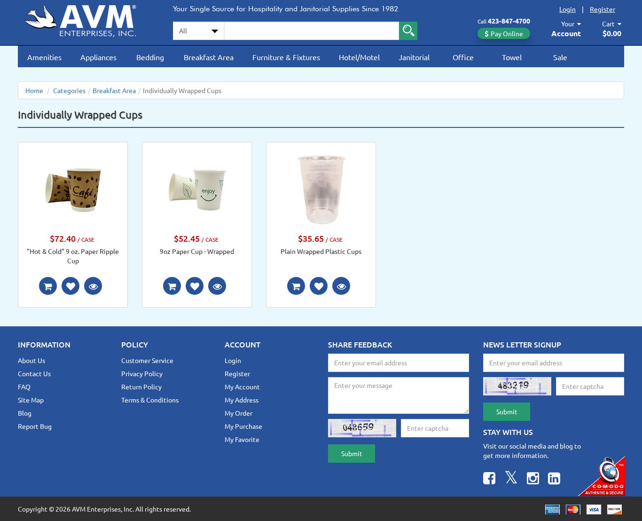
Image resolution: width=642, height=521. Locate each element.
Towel (512, 57)
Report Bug (35, 426)
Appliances (98, 57)
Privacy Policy (142, 373)
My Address (241, 399)
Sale (560, 57)
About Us (31, 360)
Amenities (44, 57)
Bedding (150, 57)
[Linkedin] (554, 479)
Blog (24, 413)
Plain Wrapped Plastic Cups (321, 251)
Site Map (31, 399)
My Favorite (242, 439)
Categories (69, 90)
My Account (242, 386)
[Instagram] (533, 479)
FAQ (24, 386)
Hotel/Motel (359, 57)
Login (567, 9)
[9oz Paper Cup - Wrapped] (197, 188)
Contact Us (34, 373)
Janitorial (414, 57)
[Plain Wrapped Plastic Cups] (321, 188)
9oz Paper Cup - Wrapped (197, 251)
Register (602, 9)
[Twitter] (511, 479)
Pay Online (507, 33)
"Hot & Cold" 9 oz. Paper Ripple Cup (73, 256)
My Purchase (243, 426)
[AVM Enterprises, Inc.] (88, 19)
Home (34, 90)
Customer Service (147, 360)
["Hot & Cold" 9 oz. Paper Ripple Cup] (73, 188)
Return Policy (141, 386)
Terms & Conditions (150, 399)
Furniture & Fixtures (286, 57)
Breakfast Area (209, 57)
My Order (238, 413)
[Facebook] (489, 479)
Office (463, 57)
